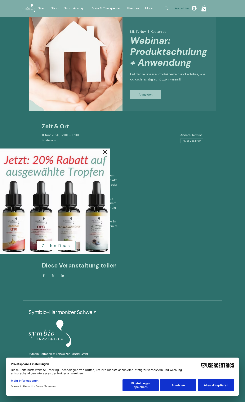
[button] (105, 152)
